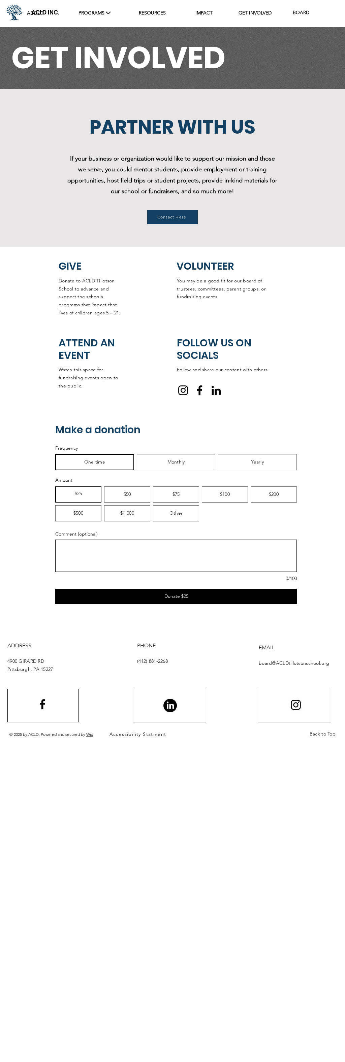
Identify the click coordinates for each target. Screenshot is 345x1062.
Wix (89, 734)
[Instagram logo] (296, 705)
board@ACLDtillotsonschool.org (294, 663)
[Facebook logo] (42, 704)
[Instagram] (183, 390)
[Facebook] (199, 390)
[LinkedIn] (216, 390)
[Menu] (108, 11)
